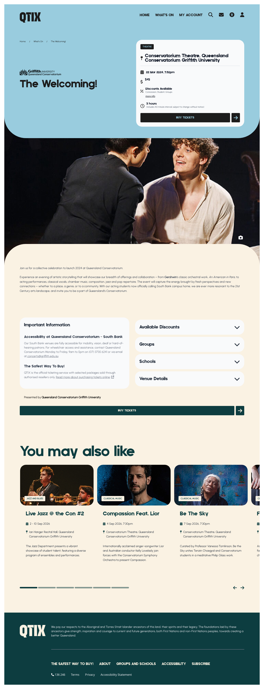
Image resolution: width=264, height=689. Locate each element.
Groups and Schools (136, 664)
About (105, 664)
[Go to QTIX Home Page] (30, 17)
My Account (191, 15)
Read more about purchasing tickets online (83, 377)
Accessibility (174, 664)
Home (144, 15)
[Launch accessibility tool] (232, 15)
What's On (164, 15)
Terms (75, 675)
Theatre (147, 46)
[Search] (210, 15)
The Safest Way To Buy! (72, 664)
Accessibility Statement (116, 675)
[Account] (242, 15)
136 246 (60, 675)
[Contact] (221, 15)
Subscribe (201, 664)
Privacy (90, 675)
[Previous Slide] (235, 587)
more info (150, 96)
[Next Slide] (242, 587)
